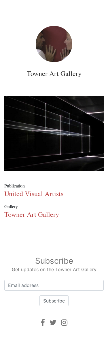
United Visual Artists (33, 193)
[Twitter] (53, 322)
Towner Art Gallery (54, 73)
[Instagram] (64, 322)
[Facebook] (42, 322)
